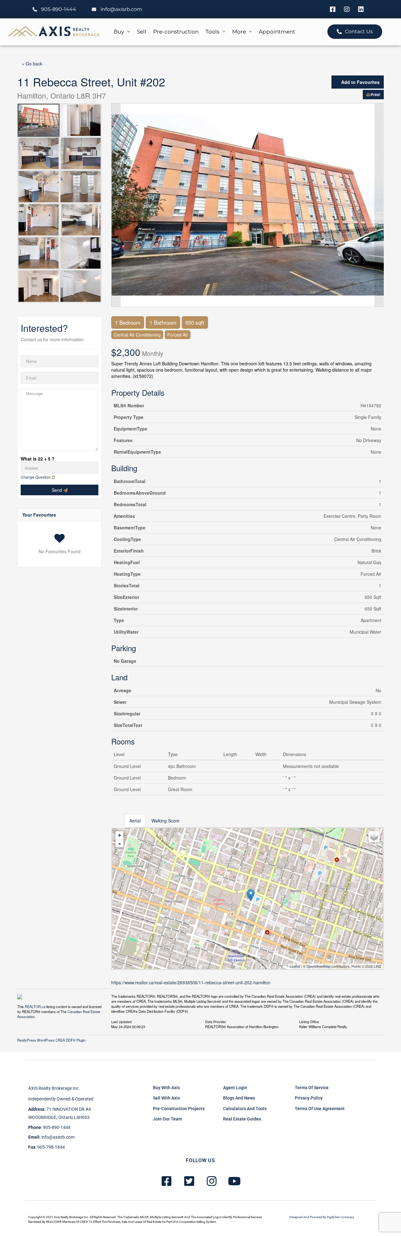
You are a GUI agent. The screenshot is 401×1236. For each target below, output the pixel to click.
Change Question (36, 477)
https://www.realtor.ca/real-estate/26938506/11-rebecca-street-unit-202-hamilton (190, 982)
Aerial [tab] (135, 820)
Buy (119, 31)
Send (57, 490)
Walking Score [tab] (165, 820)
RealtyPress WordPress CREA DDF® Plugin (51, 1040)
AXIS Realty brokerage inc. (54, 1088)
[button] (121, 31)
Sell (141, 31)
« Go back (32, 63)
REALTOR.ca (35, 1006)
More (239, 31)
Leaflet (295, 966)
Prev (116, 205)
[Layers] (374, 836)
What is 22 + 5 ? (38, 458)
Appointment (277, 31)
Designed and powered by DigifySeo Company (321, 1217)
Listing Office (309, 1021)
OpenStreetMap (318, 966)
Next (379, 205)
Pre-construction (176, 31)
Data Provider (215, 1021)
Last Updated (121, 1021)
